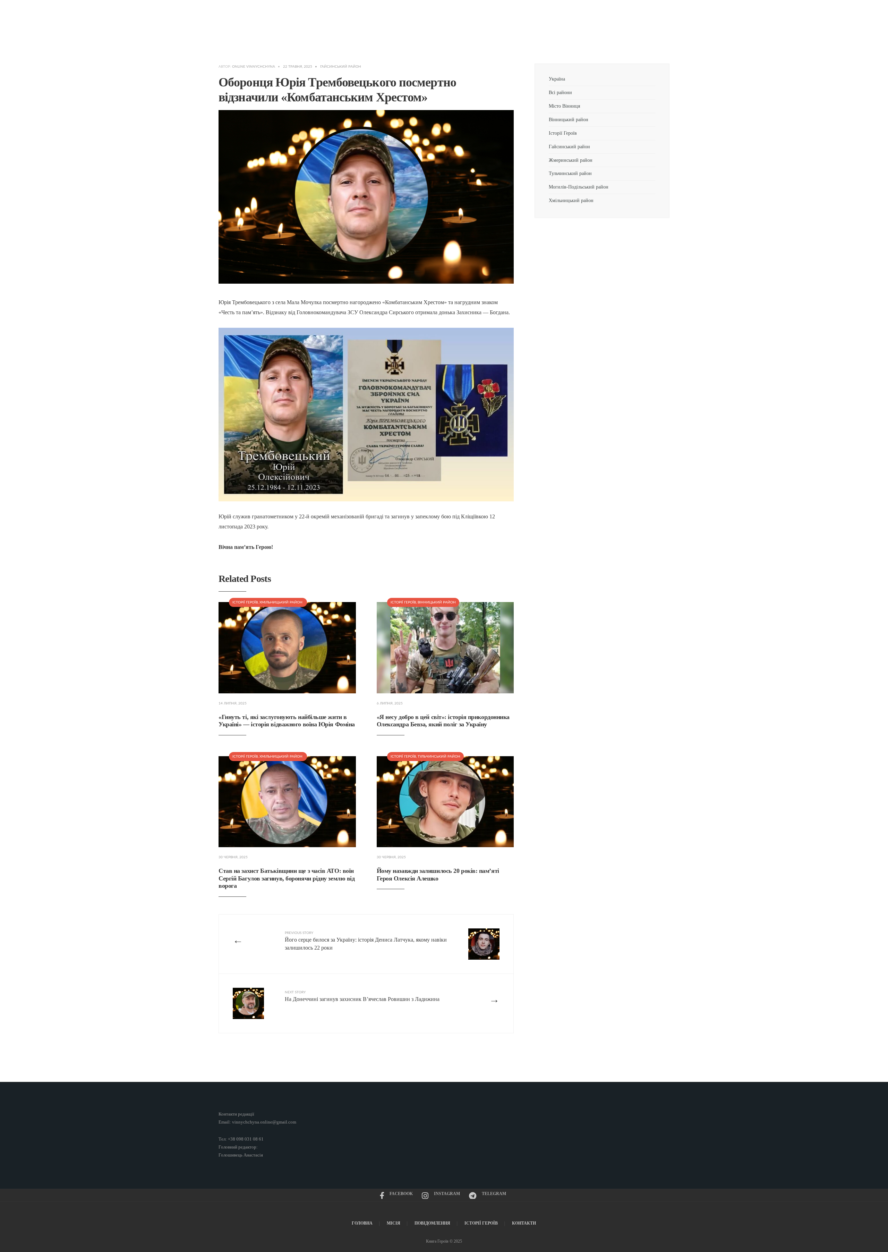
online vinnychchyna (253, 66)
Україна (557, 79)
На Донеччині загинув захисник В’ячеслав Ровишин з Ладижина (362, 996)
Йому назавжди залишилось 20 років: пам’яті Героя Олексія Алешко (438, 874)
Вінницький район (437, 602)
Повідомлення (432, 1223)
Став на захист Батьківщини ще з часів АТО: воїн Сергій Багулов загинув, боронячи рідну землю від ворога (287, 878)
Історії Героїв (245, 602)
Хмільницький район (281, 602)
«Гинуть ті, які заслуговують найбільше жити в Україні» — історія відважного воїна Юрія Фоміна (287, 720)
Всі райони (560, 92)
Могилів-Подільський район (579, 187)
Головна (362, 1223)
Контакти (524, 1223)
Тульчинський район (439, 756)
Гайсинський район (341, 66)
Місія (393, 1223)
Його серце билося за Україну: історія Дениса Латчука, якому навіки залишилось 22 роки (366, 941)
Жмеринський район (570, 160)
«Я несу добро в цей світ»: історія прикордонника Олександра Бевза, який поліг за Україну (443, 720)
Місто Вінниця (564, 106)
